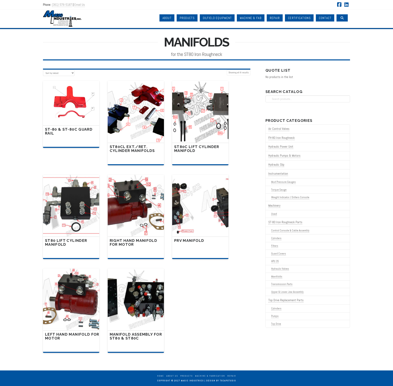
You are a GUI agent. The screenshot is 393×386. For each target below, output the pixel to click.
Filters (274, 246)
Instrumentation (278, 174)
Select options (137, 135)
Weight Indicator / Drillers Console (290, 197)
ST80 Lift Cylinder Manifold (66, 242)
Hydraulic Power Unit (280, 147)
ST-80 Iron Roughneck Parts (285, 222)
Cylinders (276, 238)
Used (274, 214)
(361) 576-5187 (62, 4)
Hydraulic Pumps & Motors (284, 156)
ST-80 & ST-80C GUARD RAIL (69, 131)
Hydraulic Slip (276, 165)
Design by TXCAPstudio (221, 380)
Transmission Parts (281, 284)
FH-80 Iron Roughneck (281, 138)
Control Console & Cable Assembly (290, 230)
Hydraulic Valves (280, 269)
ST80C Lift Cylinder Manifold (196, 149)
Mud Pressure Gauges (283, 182)
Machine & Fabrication (210, 376)
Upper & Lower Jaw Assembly (287, 292)
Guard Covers (278, 253)
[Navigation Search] (342, 18)
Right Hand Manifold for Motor (133, 242)
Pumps (275, 316)
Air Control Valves (278, 129)
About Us (172, 376)
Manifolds (276, 276)
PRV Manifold (189, 240)
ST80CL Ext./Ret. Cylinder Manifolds (132, 149)
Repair (231, 376)
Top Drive (276, 324)
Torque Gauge (279, 189)
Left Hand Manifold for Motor (72, 336)
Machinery (274, 206)
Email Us (79, 4)
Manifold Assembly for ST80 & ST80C (136, 336)
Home (160, 376)
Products (186, 376)
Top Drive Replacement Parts (286, 300)
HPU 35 (275, 261)
